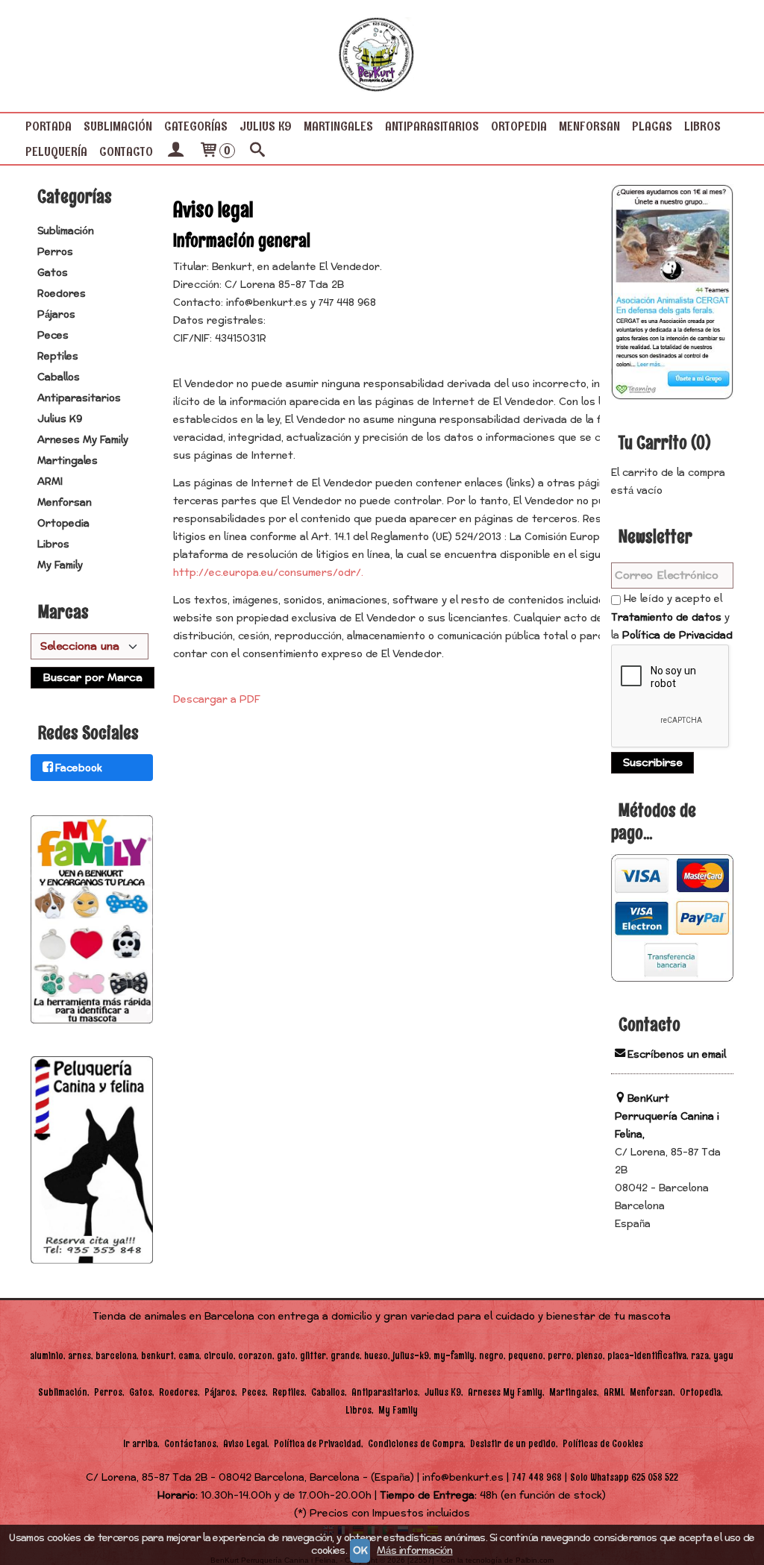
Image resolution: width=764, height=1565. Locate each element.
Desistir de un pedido (513, 1443)
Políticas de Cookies (603, 1443)
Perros (55, 252)
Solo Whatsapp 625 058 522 (624, 1477)
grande (345, 1355)
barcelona (116, 1355)
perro (560, 1355)
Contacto (126, 151)
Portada (48, 126)
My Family (60, 565)
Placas (652, 126)
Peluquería (56, 151)
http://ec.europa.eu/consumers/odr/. (268, 573)
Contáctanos (190, 1443)
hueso (376, 1355)
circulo (219, 1355)
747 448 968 (537, 1477)
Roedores (61, 294)
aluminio (46, 1355)
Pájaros (56, 315)
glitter (313, 1355)
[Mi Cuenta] (175, 151)
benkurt (157, 1355)
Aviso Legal (245, 1443)
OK (360, 1551)
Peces (53, 336)
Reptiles (57, 357)
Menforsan (589, 126)
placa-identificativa (646, 1355)
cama (188, 1355)
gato (286, 1355)
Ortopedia (519, 126)
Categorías (196, 126)
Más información (414, 1551)
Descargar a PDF (216, 700)
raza (700, 1355)
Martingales (338, 126)
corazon (255, 1355)
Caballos (58, 377)
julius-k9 (410, 1355)
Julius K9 (265, 126)
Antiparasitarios (432, 126)
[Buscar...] (257, 151)
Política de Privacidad (677, 635)
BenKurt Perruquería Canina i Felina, (667, 1117)
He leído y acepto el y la (672, 617)
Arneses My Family (82, 440)
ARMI (50, 482)
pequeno (525, 1355)
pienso (589, 1355)
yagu (723, 1355)
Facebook (78, 768)
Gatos (52, 273)
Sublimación (118, 126)
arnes (79, 1355)
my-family (454, 1355)
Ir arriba (140, 1443)
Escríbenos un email (676, 1055)
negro (491, 1355)
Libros (702, 126)
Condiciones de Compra (415, 1443)
